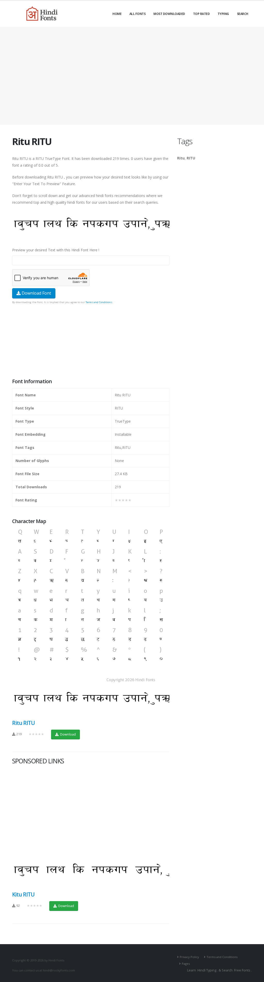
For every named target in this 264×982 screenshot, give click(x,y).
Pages (186, 964)
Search (242, 14)
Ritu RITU (23, 723)
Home (116, 14)
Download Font (36, 293)
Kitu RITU (23, 894)
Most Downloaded (169, 14)
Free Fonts (242, 970)
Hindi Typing (206, 970)
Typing (223, 14)
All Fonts (137, 14)
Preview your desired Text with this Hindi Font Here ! (55, 249)
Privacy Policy (189, 957)
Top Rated (201, 14)
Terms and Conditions (99, 302)
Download (67, 734)
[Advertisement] (132, 76)
